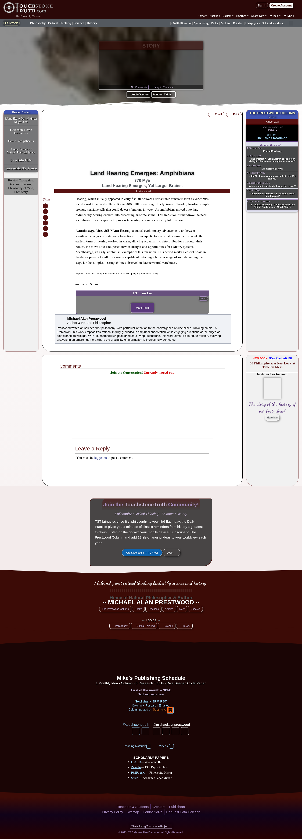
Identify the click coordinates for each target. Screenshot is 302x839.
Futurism (238, 23)
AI (190, 23)
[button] (291, 23)
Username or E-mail (129, 384)
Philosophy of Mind (20, 188)
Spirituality (268, 23)
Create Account (156, 421)
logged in (100, 457)
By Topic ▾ (275, 15)
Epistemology (201, 23)
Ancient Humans (20, 184)
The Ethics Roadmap (271, 138)
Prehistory (21, 192)
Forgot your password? (142, 431)
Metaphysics (252, 23)
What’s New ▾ (259, 15)
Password (123, 400)
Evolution (226, 23)
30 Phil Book (180, 23)
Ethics (214, 23)
